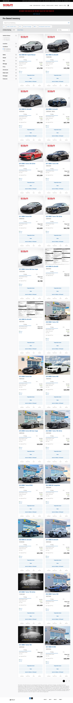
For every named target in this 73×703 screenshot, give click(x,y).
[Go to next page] (69, 681)
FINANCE (56, 5)
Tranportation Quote (30, 75)
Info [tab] (37, 59)
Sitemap (60, 699)
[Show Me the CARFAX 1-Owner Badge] (21, 126)
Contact (45, 699)
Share (31, 78)
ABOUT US (61, 5)
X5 (4, 26)
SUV (20, 26)
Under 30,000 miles (12, 26)
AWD (35, 26)
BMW (14, 30)
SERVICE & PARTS (50, 5)
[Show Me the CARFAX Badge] (21, 72)
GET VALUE (36, 14)
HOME (31, 5)
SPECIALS (43, 5)
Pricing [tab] (25, 59)
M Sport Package (27, 26)
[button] (30, 57)
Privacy (55, 699)
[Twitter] (32, 698)
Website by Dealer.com (12, 699)
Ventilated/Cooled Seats (45, 26)
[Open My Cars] (67, 5)
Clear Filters (20, 30)
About (50, 699)
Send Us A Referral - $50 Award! (30, 81)
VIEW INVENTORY (37, 5)
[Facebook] (30, 698)
